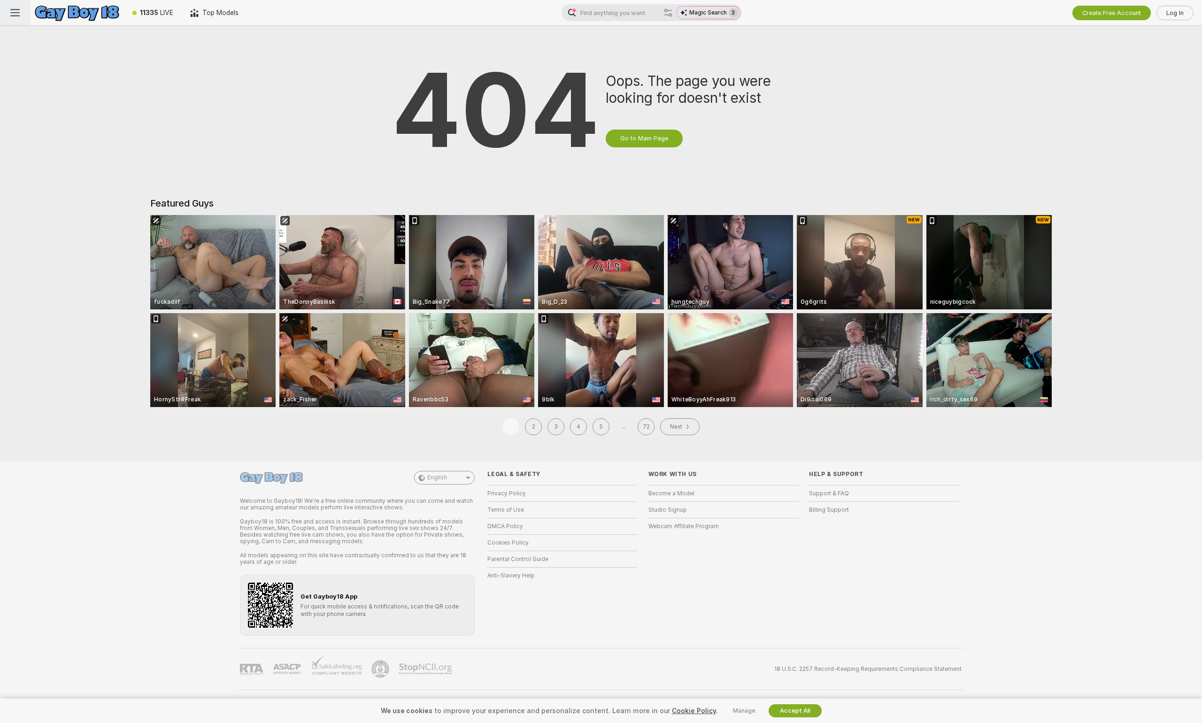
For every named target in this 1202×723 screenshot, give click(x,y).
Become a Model (671, 493)
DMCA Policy (505, 526)
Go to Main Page (644, 138)
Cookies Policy (508, 542)
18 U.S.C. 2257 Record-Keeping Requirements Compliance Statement (868, 669)
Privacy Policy (506, 493)
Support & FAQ (829, 493)
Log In (1175, 12)
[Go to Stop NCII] (426, 669)
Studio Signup (667, 510)
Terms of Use (505, 510)
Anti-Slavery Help (511, 575)
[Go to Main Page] (77, 12)
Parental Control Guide (517, 559)
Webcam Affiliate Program (683, 526)
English (437, 477)
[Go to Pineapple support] (381, 669)
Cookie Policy (694, 711)
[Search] (668, 12)
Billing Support (829, 510)
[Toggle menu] (15, 12)
